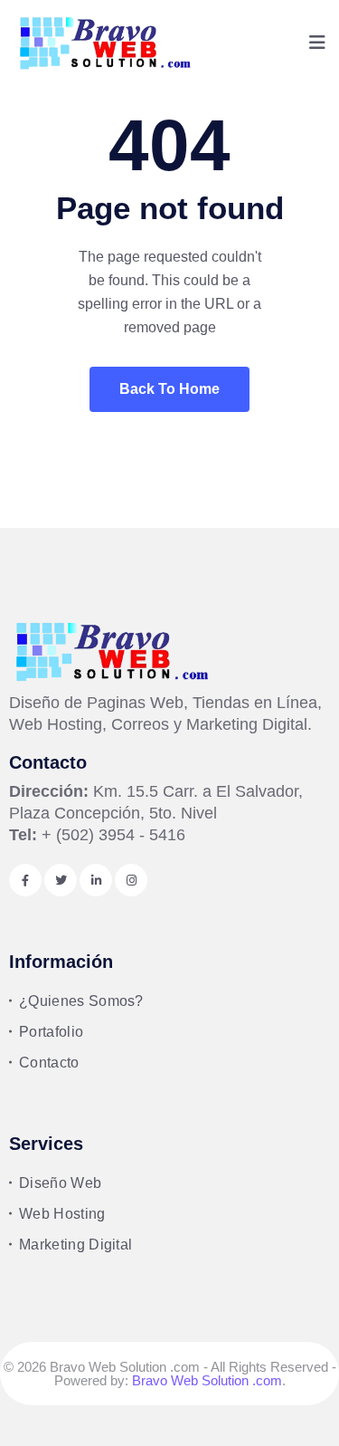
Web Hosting (62, 1213)
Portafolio (51, 1031)
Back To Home (169, 389)
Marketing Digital (75, 1244)
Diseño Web (60, 1183)
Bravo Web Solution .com (207, 1380)
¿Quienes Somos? (81, 1001)
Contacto (49, 1062)
